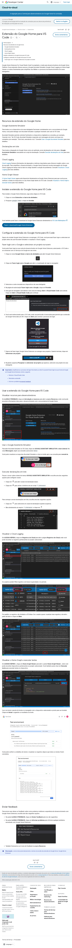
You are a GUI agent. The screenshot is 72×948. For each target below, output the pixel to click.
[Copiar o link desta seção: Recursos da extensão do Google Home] (42, 121)
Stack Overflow (62, 896)
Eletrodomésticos (35, 902)
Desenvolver (30, 29)
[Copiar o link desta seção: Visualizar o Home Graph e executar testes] (38, 660)
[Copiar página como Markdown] (16, 37)
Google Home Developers (8, 29)
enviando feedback (25, 381)
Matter (4, 890)
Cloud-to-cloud (9, 7)
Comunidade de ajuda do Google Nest (63, 901)
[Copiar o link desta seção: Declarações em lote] (21, 147)
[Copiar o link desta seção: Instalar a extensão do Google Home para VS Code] (53, 190)
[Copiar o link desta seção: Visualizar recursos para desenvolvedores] (37, 395)
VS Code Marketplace (59, 220)
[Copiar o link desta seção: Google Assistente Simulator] (27, 126)
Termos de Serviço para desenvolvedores (49, 911)
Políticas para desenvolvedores (49, 917)
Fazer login (66, 2)
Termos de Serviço (7, 939)
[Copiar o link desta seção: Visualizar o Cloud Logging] (25, 534)
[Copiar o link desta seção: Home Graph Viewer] (20, 175)
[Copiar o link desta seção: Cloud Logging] (15, 160)
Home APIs (19, 892)
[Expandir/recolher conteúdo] (12, 43)
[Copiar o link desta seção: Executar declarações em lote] (28, 472)
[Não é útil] (68, 29)
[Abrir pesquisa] (48, 2)
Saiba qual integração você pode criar (7, 922)
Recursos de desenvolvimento (49, 900)
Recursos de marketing (48, 895)
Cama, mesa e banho (34, 911)
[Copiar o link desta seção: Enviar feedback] (19, 807)
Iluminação (33, 888)
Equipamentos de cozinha (35, 906)
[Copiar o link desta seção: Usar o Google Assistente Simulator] (32, 445)
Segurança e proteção (33, 895)
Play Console (62, 888)
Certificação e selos (48, 891)
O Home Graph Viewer (9, 178)
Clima (31, 891)
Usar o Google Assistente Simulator (52, 139)
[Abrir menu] (3, 2)
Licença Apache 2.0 (43, 875)
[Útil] (66, 29)
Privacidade (17, 939)
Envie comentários (61, 35)
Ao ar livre (33, 915)
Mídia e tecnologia (35, 899)
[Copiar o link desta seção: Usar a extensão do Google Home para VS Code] (50, 391)
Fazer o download (18, 225)
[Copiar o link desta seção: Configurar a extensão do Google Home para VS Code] (56, 233)
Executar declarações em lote (54, 152)
